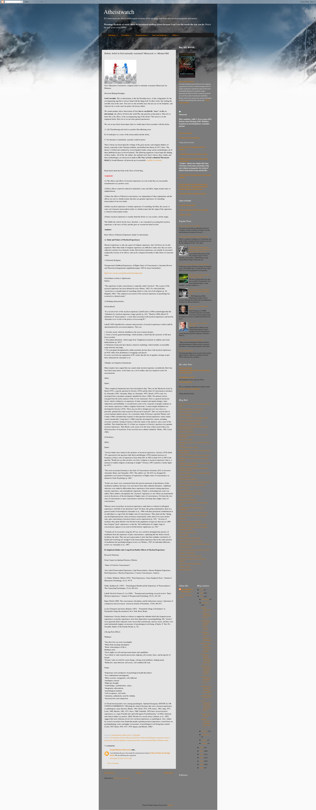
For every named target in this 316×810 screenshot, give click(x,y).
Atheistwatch (119, 12)
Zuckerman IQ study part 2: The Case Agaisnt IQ (206, 689)
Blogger (170, 805)
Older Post (168, 772)
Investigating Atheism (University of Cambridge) (191, 508)
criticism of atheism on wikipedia (190, 421)
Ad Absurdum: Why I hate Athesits (191, 494)
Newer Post (109, 772)
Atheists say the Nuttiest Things (189, 424)
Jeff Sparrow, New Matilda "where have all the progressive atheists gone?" (195, 464)
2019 (202, 590)
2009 (202, 764)
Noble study (145, 738)
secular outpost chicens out (206, 696)
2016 (202, 593)
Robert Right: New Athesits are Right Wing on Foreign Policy (195, 451)
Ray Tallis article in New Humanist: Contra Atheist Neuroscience (193, 428)
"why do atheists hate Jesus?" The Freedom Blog (193, 504)
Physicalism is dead (185, 439)
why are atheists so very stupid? (189, 226)
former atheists (184, 488)
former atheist (183, 535)
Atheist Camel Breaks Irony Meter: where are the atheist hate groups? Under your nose (200, 249)
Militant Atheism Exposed (188, 500)
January (205, 743)
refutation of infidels (186, 497)
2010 (202, 761)
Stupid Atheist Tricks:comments (190, 412)
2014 (202, 747)
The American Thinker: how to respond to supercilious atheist (193, 528)
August (204, 740)
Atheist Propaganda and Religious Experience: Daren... (206, 613)
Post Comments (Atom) (122, 778)
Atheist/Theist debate (186, 351)
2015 (202, 596)
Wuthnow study (163, 740)
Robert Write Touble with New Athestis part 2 (194, 455)
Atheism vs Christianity (187, 553)
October (205, 731)
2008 (202, 768)
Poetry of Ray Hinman (206, 715)
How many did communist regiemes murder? (194, 550)
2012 (202, 754)
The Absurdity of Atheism (188, 479)
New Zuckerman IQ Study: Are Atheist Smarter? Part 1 (206, 706)
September (205, 734)
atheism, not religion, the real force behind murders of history (193, 469)
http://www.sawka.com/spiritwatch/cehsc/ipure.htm (123, 273)
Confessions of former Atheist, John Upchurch (195, 482)
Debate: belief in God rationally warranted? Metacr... (206, 647)
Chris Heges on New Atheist (188, 447)
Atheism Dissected (185, 547)
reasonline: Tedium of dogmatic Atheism (193, 515)
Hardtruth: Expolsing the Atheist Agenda (193, 524)
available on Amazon (154, 160)
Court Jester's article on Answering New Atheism (192, 560)
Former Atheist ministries (188, 532)
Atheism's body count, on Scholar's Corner (193, 512)
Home (139, 772)
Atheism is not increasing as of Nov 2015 (206, 680)
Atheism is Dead (184, 567)
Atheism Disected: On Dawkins (189, 538)
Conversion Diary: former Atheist (190, 541)
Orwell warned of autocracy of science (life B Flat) (194, 405)
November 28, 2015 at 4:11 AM (121, 758)
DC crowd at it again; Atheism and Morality (194, 264)
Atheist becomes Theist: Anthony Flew (192, 485)
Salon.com (182, 518)
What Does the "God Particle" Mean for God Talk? (199, 276)
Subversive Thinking (186, 432)
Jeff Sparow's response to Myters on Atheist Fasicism (193, 459)
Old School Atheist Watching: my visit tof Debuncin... (206, 658)
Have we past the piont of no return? (198, 307)
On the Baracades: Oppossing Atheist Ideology (195, 473)
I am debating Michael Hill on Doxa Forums (206, 625)
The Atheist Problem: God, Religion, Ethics (194, 418)
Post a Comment (113, 763)
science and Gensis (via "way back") (191, 409)
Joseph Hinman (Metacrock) (120, 749)
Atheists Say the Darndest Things (190, 564)
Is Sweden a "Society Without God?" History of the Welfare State (199, 291)
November (205, 603)
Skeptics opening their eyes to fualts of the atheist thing (193, 435)
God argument (115, 738)
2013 (202, 751)
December (205, 599)
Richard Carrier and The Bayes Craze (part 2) (206, 723)
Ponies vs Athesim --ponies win (190, 491)
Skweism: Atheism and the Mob (190, 521)
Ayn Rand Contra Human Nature (190, 556)
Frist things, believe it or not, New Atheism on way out (194, 443)
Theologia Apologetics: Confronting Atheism (194, 544)
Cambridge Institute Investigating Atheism (193, 236)
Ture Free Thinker (185, 415)
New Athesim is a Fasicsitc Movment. (198, 324)
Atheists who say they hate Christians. (192, 340)
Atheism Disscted (185, 569)
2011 (202, 757)
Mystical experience (133, 738)
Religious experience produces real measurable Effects (138, 740)
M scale (123, 738)
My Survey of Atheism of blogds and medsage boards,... (206, 670)
